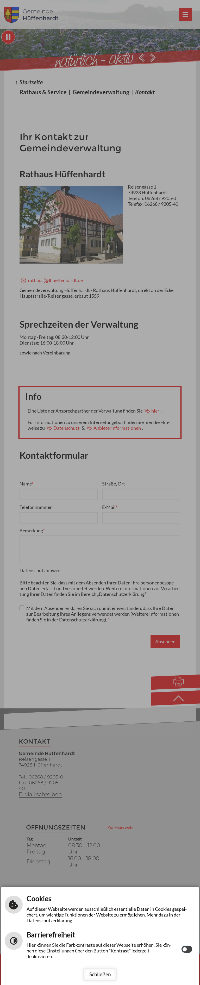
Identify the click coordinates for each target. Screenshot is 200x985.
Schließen (100, 974)
